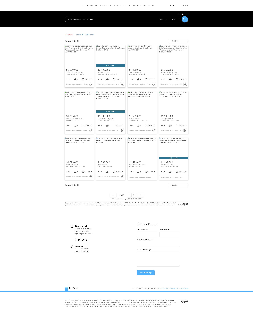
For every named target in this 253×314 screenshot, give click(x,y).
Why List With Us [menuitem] (139, 5)
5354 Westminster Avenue (137, 165)
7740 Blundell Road (137, 73)
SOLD (187, 14)
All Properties (69, 35)
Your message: (144, 249)
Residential (79, 35)
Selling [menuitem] (126, 5)
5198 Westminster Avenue (74, 119)
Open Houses (89, 35)
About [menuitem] (150, 5)
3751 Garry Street (107, 73)
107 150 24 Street (75, 165)
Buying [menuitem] (116, 5)
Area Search (105, 5)
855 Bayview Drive (170, 119)
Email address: (144, 239)
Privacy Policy (161, 288)
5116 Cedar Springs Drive (169, 73)
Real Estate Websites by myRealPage (177, 288)
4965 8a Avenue (138, 119)
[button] (76, 240)
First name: (142, 229)
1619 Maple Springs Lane (106, 119)
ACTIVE (179, 14)
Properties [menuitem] (91, 5)
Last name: (164, 229)
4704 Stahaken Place (169, 165)
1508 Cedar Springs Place (75, 73)
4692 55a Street (105, 165)
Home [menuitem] (83, 5)
